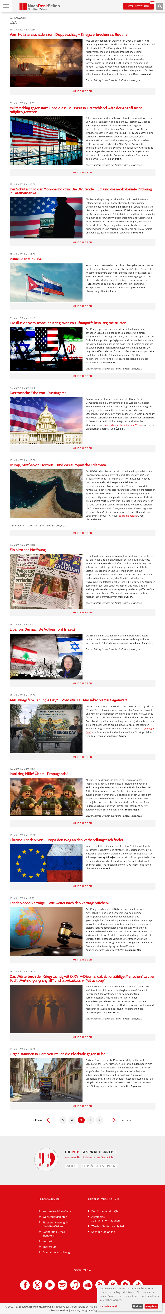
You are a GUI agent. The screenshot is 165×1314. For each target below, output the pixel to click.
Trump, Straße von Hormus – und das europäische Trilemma (58, 465)
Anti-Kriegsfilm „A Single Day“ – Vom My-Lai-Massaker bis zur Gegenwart (68, 700)
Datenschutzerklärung (56, 1252)
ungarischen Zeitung (123, 425)
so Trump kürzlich (128, 515)
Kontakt (47, 1241)
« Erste (37, 1120)
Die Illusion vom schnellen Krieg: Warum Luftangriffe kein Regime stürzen (68, 322)
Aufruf (71, 1166)
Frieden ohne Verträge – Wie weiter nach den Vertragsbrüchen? (59, 903)
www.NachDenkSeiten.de (37, 1306)
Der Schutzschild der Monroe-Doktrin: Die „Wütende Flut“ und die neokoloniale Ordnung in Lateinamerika (81, 191)
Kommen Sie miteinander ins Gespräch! (89, 1157)
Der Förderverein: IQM (104, 1211)
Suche (159, 6)
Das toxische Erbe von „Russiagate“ (38, 392)
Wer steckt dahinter (55, 1217)
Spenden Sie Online (103, 1232)
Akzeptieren (151, 1306)
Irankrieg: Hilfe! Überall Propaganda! (39, 773)
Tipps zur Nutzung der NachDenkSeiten (56, 1224)
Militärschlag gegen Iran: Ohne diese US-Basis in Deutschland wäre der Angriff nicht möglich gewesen (76, 110)
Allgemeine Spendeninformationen (105, 1218)
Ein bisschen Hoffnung (28, 549)
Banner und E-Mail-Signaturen (54, 1233)
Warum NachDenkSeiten (58, 1211)
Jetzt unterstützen (141, 5)
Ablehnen (137, 1306)
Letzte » (126, 1120)
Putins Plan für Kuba (26, 259)
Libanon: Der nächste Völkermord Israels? (43, 629)
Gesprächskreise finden (98, 1166)
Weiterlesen (82, 91)
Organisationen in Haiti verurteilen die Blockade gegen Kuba (57, 1054)
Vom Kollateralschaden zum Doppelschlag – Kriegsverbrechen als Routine (68, 34)
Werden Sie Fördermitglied (107, 1226)
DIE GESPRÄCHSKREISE (90, 1151)
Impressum (50, 1247)
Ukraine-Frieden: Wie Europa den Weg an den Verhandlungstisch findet (66, 840)
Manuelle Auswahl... (110, 1306)
